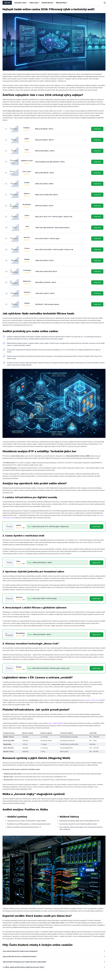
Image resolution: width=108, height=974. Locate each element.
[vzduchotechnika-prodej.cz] (7, 3)
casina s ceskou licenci (93, 700)
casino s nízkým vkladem (55, 723)
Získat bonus (96, 526)
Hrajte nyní (97, 129)
